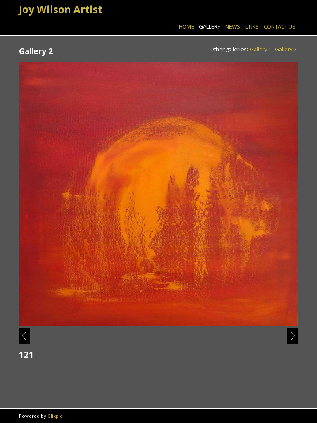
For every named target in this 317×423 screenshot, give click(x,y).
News (232, 26)
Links (252, 26)
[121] (158, 194)
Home (186, 26)
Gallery (209, 26)
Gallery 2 (285, 49)
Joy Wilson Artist (60, 9)
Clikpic (54, 416)
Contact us (280, 26)
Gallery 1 (260, 49)
